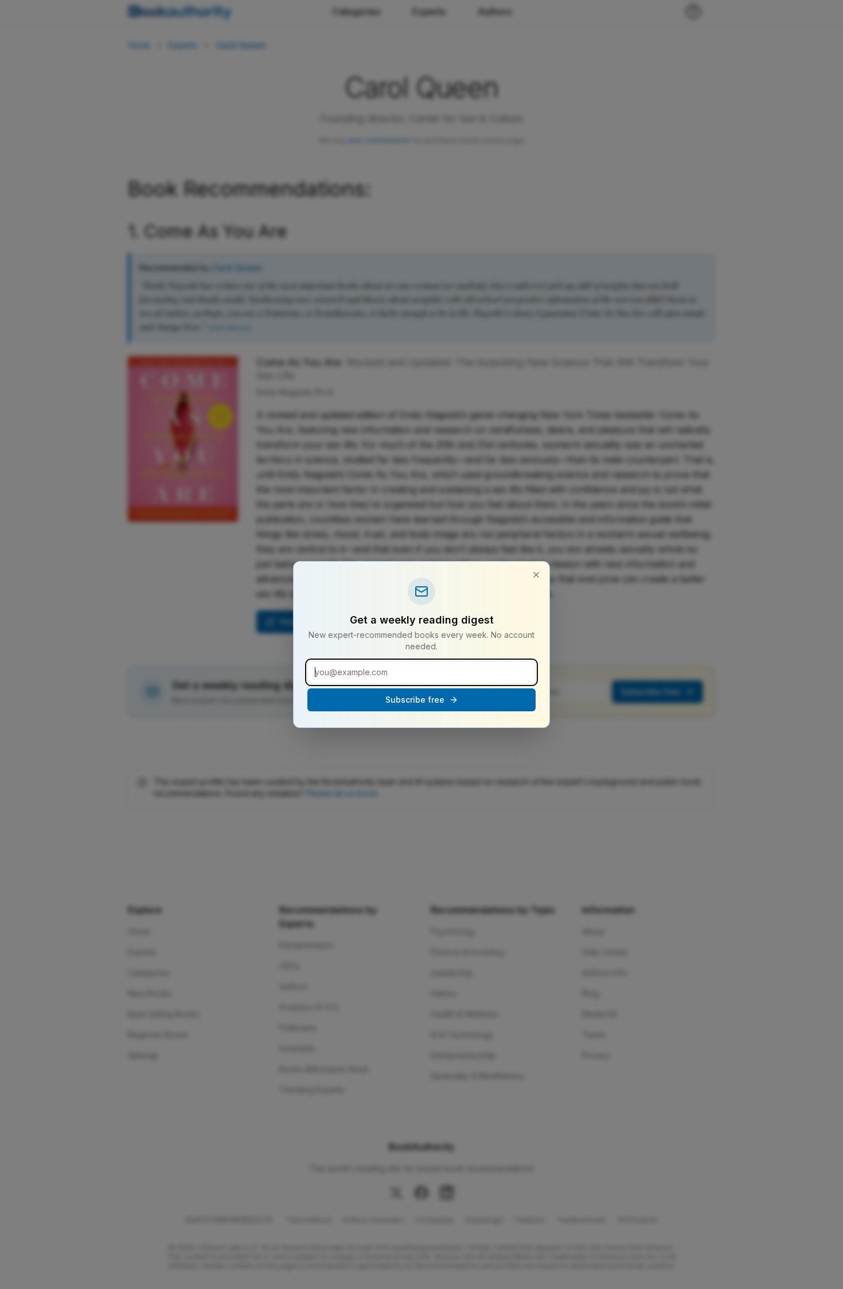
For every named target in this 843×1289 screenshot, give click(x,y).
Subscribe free (414, 699)
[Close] (536, 575)
